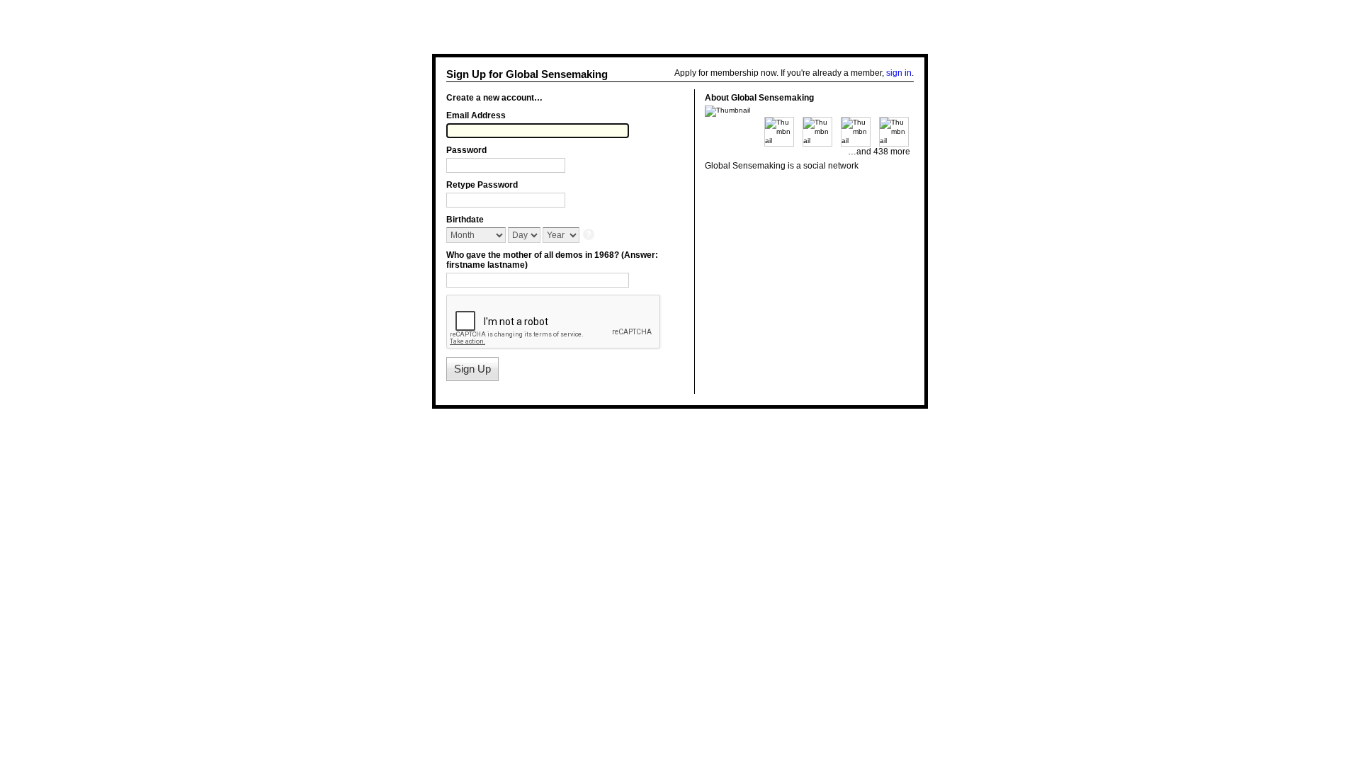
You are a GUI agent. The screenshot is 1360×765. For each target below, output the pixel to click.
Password (466, 150)
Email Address (476, 115)
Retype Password (482, 185)
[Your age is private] (589, 235)
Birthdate (465, 220)
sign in (899, 73)
